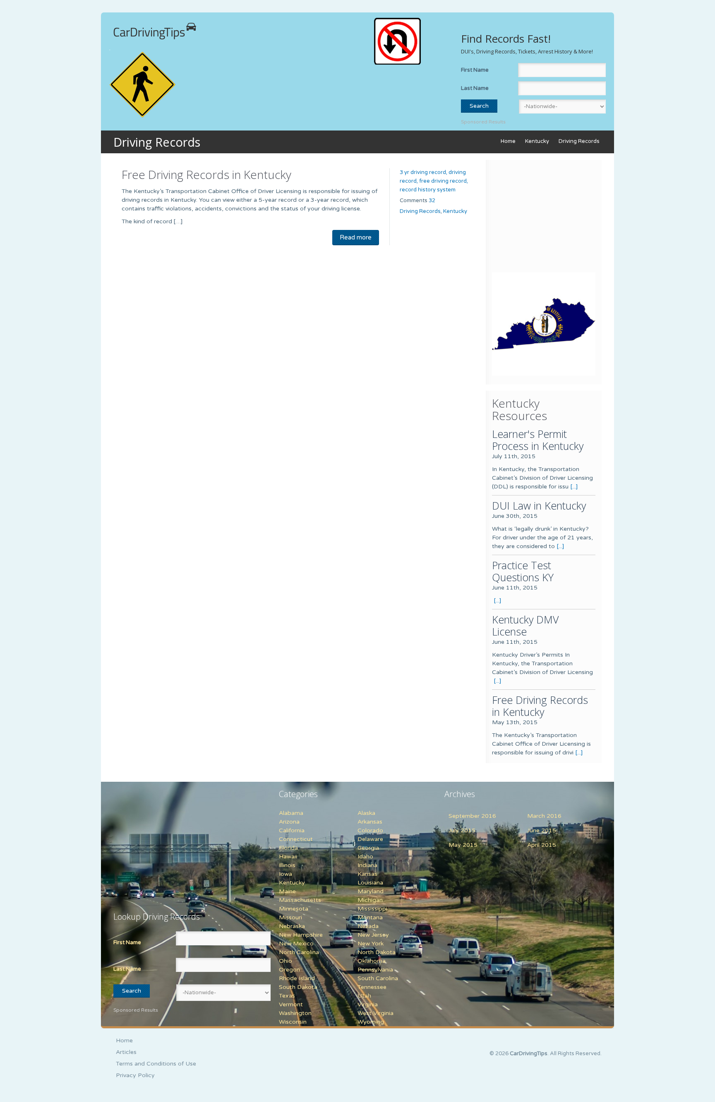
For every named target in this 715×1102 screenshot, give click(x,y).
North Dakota (377, 952)
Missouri (290, 917)
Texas (287, 995)
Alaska (366, 813)
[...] (574, 486)
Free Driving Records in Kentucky (206, 174)
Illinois (287, 865)
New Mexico (296, 943)
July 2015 (462, 830)
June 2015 (541, 830)
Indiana (367, 865)
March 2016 (544, 815)
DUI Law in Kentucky (539, 505)
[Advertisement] (543, 218)
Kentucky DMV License (525, 625)
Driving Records (579, 141)
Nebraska (292, 926)
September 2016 (472, 815)
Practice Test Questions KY (523, 571)
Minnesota (293, 908)
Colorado (370, 830)
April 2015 (541, 844)
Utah (364, 995)
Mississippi (372, 908)
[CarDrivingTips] (154, 31)
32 (432, 200)
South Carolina (378, 978)
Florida (288, 847)
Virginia (368, 1004)
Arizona (289, 821)
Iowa (285, 873)
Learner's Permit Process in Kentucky (537, 440)
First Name (475, 70)
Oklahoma (372, 960)
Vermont (291, 1004)
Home (508, 141)
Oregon (289, 969)
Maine (287, 891)
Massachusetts (300, 900)
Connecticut (296, 839)
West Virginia (375, 1013)
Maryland (371, 891)
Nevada (368, 926)
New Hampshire (301, 934)
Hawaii (288, 856)
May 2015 (463, 844)
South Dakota (298, 987)
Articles (126, 1052)
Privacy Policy (135, 1075)
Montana (370, 917)
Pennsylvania (375, 969)
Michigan (370, 900)
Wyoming (371, 1021)
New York (371, 943)
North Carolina (299, 952)
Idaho (365, 856)
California (292, 830)
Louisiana (370, 882)
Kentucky (537, 141)
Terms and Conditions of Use (156, 1063)
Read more (356, 237)
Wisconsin (293, 1021)
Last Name (475, 88)
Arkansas (370, 821)
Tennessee (372, 987)
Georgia (368, 847)
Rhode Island (297, 978)
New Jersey (373, 934)
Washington (295, 1013)
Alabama (291, 813)
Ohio (285, 960)
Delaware (370, 839)
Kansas (367, 873)
